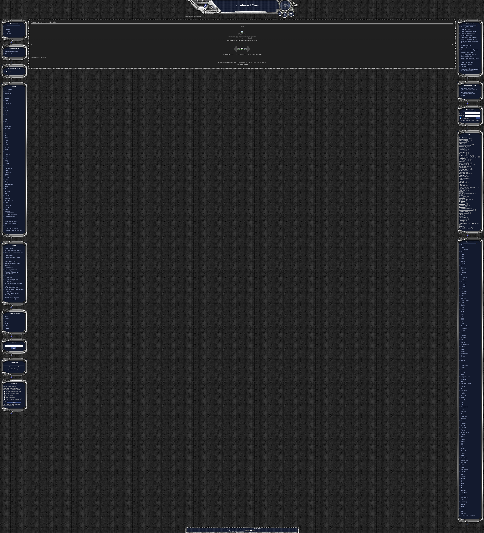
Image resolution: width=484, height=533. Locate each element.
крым (461, 216)
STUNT (250, 38)
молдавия (462, 172)
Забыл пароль (465, 120)
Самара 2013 (463, 211)
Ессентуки (462, 154)
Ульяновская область (466, 210)
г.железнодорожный (465, 169)
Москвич (462, 207)
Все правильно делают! (13, 391)
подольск (462, 149)
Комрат (461, 175)
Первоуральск (463, 139)
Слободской (463, 205)
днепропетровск (464, 140)
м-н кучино (462, 196)
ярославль (462, 182)
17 (246, 54)
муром (461, 195)
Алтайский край (464, 160)
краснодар (462, 190)
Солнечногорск (464, 208)
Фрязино (462, 201)
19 (250, 54)
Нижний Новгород (465, 145)
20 (252, 54)
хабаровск (462, 188)
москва (461, 137)
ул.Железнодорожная (466, 193)
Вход (246, 64)
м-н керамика (463, 213)
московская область (465, 164)
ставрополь (463, 219)
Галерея (40, 22)
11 (234, 54)
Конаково (462, 204)
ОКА (6, 71)
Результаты (7, 404)
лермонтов (462, 176)
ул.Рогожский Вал (465, 199)
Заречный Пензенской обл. (468, 187)
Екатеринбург (463, 166)
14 (240, 54)
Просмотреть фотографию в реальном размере (242, 40)
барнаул (461, 184)
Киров (461, 161)
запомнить (465, 118)
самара (461, 148)
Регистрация (240, 64)
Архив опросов (16, 404)
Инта (460, 222)
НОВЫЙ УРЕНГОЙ (465, 155)
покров (461, 191)
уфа (460, 143)
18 (248, 54)
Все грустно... (10, 397)
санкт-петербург (464, 163)
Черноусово (463, 146)
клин (460, 226)
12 (236, 54)
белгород (462, 167)
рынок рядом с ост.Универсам (469, 223)
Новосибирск (463, 170)
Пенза (461, 179)
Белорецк (462, 220)
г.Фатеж (461, 158)
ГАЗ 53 (461, 214)
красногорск (463, 178)
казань (461, 151)
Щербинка (462, 217)
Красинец (462, 152)
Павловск (462, 202)
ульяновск (462, 142)
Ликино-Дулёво (464, 173)
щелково (462, 185)
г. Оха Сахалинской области (468, 157)
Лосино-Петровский (465, 228)
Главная (33, 22)
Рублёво (462, 198)
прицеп (461, 181)
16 (244, 54)
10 (232, 54)
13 (238, 54)
